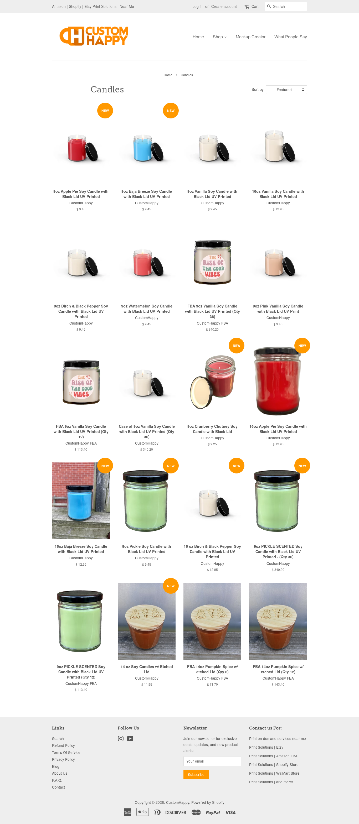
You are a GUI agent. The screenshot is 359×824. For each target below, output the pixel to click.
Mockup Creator (250, 37)
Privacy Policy (63, 759)
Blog (55, 766)
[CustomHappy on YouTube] (130, 739)
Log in (197, 6)
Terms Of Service (66, 752)
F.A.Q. (57, 780)
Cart (255, 6)
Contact (58, 787)
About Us (59, 773)
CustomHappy (177, 802)
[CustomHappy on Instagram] (121, 739)
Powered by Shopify (207, 802)
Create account (224, 6)
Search (58, 738)
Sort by (258, 89)
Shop (218, 37)
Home (198, 37)
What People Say (290, 37)
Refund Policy (63, 745)
